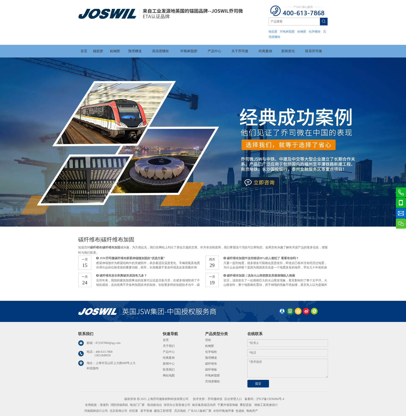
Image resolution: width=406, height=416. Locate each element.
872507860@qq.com (108, 343)
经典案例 (169, 357)
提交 (258, 383)
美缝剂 (104, 404)
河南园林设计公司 (96, 410)
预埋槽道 (211, 357)
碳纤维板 (211, 369)
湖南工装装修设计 (266, 404)
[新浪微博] (306, 311)
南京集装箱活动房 (204, 404)
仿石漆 (133, 410)
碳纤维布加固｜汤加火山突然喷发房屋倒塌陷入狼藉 (261, 275)
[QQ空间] (298, 311)
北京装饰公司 (118, 410)
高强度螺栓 (212, 381)
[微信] (314, 311)
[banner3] (203, 142)
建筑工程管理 (163, 410)
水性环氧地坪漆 (223, 410)
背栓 (208, 340)
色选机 (240, 410)
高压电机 (180, 410)
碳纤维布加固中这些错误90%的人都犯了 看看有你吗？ (263, 258)
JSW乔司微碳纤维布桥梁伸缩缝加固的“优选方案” (132, 258)
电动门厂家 (137, 404)
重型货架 (246, 404)
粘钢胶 (209, 346)
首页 (166, 340)
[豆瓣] (290, 311)
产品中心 (169, 351)
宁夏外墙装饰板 (227, 404)
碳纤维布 (211, 363)
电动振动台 (154, 404)
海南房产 (252, 410)
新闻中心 (169, 363)
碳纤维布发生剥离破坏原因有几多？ (123, 275)
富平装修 (146, 410)
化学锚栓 (211, 351)
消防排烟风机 (119, 404)
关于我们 (169, 346)
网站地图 (169, 375)
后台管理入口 (233, 399)
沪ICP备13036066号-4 (270, 399)
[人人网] (282, 311)
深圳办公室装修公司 (177, 404)
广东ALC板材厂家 (199, 410)
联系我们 (169, 369)
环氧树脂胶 (212, 375)
